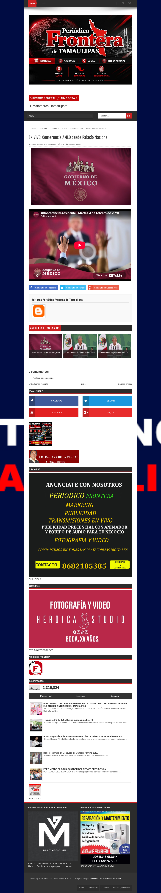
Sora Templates (45, 879)
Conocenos (93, 888)
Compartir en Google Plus (106, 288)
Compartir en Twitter (75, 288)
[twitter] (123, 3)
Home (81, 888)
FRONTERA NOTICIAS (68, 879)
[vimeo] (129, 3)
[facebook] (117, 3)
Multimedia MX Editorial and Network (105, 879)
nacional (72, 144)
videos (78, 144)
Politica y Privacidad (121, 888)
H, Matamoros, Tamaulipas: (48, 106)
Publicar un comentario (43, 378)
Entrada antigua (125, 384)
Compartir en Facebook (45, 288)
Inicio (83, 384)
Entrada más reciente (38, 384)
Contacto (105, 888)
